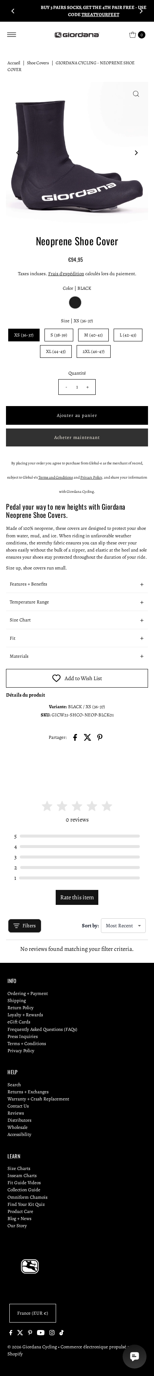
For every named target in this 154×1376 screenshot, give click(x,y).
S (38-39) (58, 335)
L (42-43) (128, 335)
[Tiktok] (61, 1333)
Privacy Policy (20, 1050)
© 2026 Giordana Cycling (32, 1346)
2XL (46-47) (94, 351)
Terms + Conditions (26, 1043)
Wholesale (17, 1127)
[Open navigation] (12, 34)
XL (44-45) (56, 351)
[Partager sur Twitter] (87, 736)
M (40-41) (93, 335)
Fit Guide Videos (24, 1182)
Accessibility (19, 1134)
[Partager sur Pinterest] (99, 736)
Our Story (17, 1225)
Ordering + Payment (27, 993)
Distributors (19, 1120)
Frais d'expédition (66, 273)
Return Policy (20, 1007)
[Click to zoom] (136, 94)
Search (14, 1084)
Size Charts (18, 1168)
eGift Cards (18, 1022)
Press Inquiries (22, 1036)
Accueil (13, 63)
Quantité (77, 373)
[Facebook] (10, 1333)
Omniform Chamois (27, 1197)
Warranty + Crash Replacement (38, 1099)
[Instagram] (52, 1333)
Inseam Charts (22, 1175)
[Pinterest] (30, 1333)
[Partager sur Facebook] (75, 736)
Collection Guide (23, 1189)
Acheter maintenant (77, 437)
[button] (77, 584)
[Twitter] (20, 1333)
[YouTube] (40, 1333)
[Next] (140, 11)
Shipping (16, 1000)
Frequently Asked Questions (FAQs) (42, 1029)
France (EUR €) (32, 1313)
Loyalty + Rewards (25, 1014)
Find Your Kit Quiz (26, 1204)
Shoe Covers (38, 63)
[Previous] (13, 11)
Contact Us (18, 1106)
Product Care (20, 1211)
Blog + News (19, 1218)
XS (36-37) (24, 335)
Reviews (15, 1113)
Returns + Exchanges (28, 1091)
